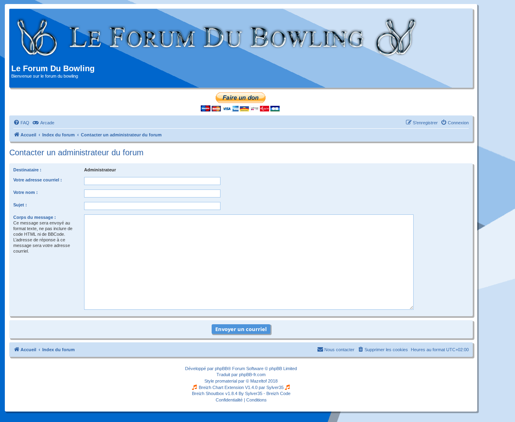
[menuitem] (21, 123)
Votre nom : (25, 192)
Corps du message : (34, 217)
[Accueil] (217, 37)
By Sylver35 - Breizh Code (264, 393)
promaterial (226, 381)
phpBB (221, 368)
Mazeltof (258, 381)
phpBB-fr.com (252, 374)
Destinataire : (27, 169)
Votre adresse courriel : (37, 179)
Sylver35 (275, 387)
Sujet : (20, 204)
